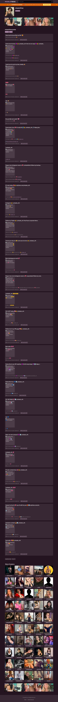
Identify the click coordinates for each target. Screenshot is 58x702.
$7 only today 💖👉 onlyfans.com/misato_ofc (18, 185)
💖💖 (7, 82)
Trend (10, 2)
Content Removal (31, 699)
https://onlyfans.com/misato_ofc (12, 141)
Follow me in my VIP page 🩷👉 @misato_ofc (17, 329)
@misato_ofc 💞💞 (11, 487)
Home (25, 699)
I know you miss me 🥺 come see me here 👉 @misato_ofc (21, 240)
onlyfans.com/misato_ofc (17, 196)
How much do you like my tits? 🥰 (14, 35)
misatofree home (8, 559)
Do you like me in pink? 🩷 (12, 119)
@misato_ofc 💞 (10, 452)
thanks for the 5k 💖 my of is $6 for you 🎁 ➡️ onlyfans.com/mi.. (23, 505)
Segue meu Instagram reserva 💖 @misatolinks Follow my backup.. (23, 165)
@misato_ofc (17, 55)
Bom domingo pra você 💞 (13, 258)
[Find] (52, 2)
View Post (23, 39)
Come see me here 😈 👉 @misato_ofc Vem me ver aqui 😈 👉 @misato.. (25, 43)
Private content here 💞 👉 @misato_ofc (16, 470)
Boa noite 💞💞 (10, 346)
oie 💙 (7, 417)
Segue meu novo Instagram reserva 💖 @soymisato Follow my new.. (23, 276)
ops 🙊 (7, 101)
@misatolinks (19, 176)
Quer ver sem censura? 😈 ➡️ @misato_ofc (17, 434)
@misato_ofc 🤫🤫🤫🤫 (12, 293)
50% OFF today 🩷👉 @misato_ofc (15, 311)
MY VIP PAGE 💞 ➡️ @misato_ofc (14, 399)
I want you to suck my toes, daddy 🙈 (15, 64)
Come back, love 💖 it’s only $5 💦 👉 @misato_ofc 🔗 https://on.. (23, 127)
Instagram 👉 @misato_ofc (13, 203)
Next (13, 559)
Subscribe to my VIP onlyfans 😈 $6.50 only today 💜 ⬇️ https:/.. (23, 364)
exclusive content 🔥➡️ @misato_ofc (15, 523)
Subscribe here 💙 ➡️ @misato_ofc (15, 382)
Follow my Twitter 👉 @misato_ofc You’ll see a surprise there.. (22, 220)
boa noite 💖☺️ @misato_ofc (13, 540)
